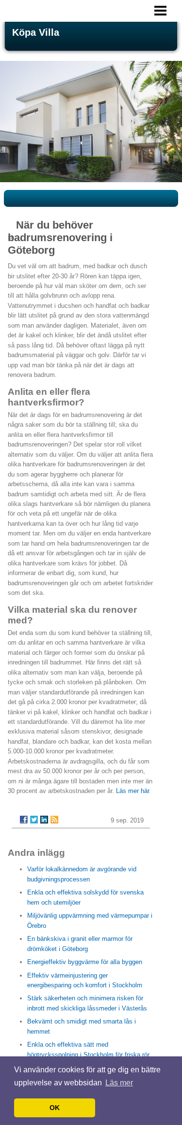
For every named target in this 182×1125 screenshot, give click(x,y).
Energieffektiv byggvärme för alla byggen (84, 962)
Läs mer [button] (119, 1083)
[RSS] (54, 819)
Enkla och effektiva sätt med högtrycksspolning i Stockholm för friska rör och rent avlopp (88, 1054)
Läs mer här (132, 790)
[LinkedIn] (44, 819)
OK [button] (55, 1107)
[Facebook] (24, 819)
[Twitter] (34, 819)
